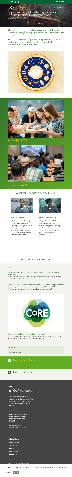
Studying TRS (14, 442)
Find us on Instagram (25, 360)
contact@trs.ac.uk (15, 425)
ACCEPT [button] (16, 473)
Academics (13, 448)
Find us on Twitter (23, 372)
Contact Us (60, 2)
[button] (34, 254)
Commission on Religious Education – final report (26, 334)
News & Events (14, 451)
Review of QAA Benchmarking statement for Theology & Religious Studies (36, 285)
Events (12, 347)
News (11, 267)
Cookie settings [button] (7, 473)
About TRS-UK (14, 439)
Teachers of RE (14, 445)
